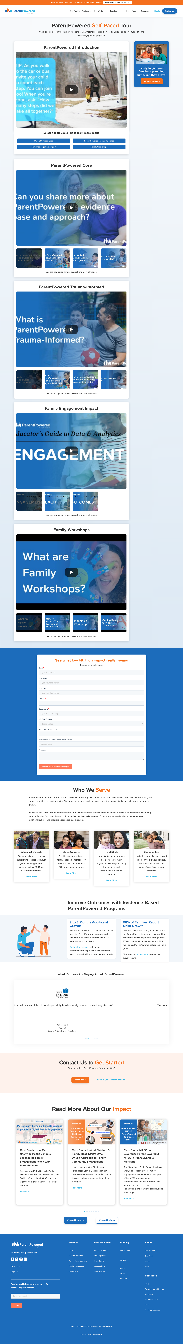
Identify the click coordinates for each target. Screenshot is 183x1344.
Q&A (147, 1305)
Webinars (149, 1294)
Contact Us (169, 11)
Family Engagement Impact (44, 146)
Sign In (157, 11)
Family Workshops (99, 146)
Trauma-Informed (76, 1256)
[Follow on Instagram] (21, 1259)
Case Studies (99, 1271)
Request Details (151, 81)
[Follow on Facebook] (12, 1259)
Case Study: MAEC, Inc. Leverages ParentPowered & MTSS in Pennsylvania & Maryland (141, 1156)
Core (71, 1250)
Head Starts (99, 1261)
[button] (81, 1038)
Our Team (149, 1256)
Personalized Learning (78, 1261)
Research (123, 1278)
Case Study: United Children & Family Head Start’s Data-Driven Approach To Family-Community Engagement (91, 1156)
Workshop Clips (151, 1299)
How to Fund (125, 1251)
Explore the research (79, 947)
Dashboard (73, 1271)
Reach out (79, 1079)
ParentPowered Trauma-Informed (99, 140)
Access (122, 1268)
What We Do (75, 11)
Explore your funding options (111, 1079)
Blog (147, 1284)
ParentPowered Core (43, 140)
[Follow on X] (16, 1259)
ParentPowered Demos (154, 1289)
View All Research (75, 1220)
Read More (25, 1191)
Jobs (147, 1266)
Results (123, 1273)
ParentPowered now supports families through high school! (91, 2)
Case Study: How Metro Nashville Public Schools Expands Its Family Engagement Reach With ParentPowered (35, 1157)
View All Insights (107, 1220)
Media (147, 1261)
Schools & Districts (101, 1250)
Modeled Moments (152, 1310)
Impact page (142, 954)
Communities (99, 1266)
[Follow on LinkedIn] (25, 1259)
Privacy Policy (86, 1334)
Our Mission (150, 1251)
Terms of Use (97, 1334)
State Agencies (100, 1256)
